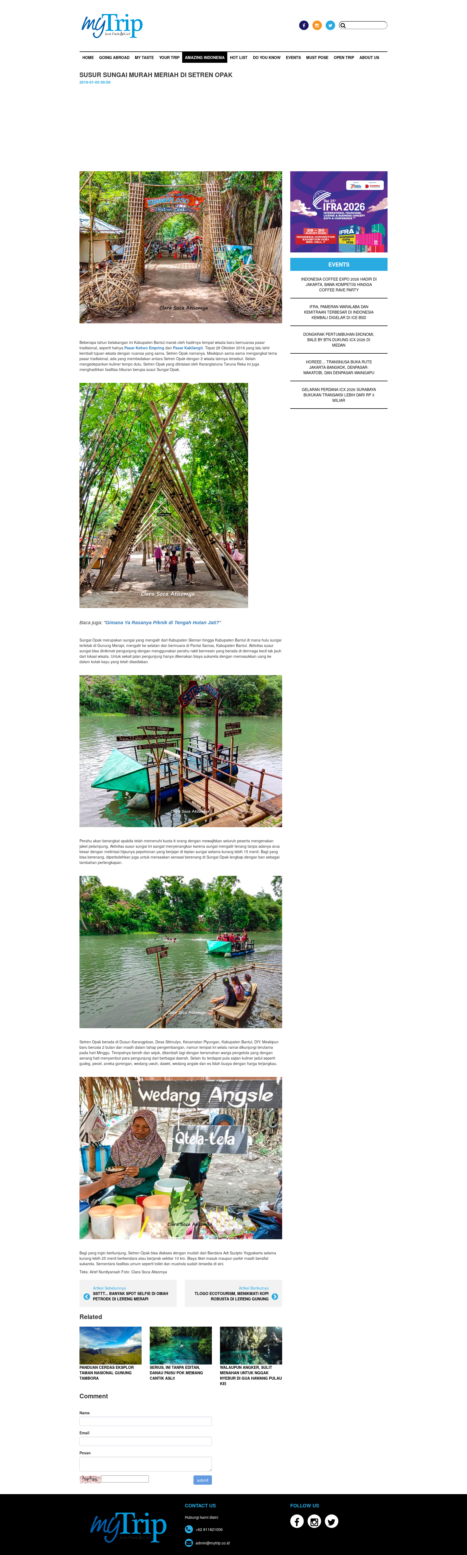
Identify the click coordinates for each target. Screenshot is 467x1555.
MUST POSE (317, 57)
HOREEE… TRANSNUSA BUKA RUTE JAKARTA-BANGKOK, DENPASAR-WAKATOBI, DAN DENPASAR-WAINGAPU (338, 367)
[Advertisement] (233, 131)
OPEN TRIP (344, 57)
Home (88, 57)
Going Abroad (114, 57)
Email (84, 1432)
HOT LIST (239, 57)
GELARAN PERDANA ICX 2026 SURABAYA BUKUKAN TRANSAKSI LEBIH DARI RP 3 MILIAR (339, 395)
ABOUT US (369, 57)
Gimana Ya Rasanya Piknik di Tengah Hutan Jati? (162, 622)
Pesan (85, 1452)
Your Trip (169, 57)
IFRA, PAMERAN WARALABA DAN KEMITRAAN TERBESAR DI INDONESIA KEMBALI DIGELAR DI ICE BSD (338, 312)
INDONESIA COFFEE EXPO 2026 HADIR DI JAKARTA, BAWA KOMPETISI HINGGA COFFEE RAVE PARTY (339, 284)
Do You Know (267, 57)
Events (293, 57)
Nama (84, 1412)
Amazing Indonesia (205, 57)
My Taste (144, 57)
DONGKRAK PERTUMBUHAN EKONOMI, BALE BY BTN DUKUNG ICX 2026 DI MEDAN (338, 339)
